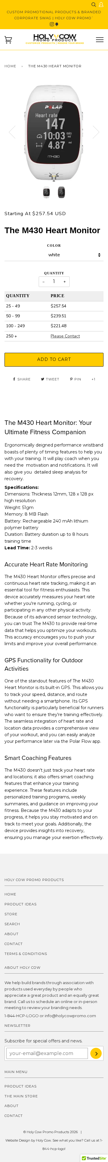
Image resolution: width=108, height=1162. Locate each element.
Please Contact (65, 336)
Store (10, 914)
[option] (54, 132)
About (11, 934)
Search (12, 924)
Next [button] (96, 132)
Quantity (54, 273)
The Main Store (21, 1096)
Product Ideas (20, 904)
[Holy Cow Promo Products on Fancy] (56, 24)
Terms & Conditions (25, 954)
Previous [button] (12, 132)
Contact (13, 944)
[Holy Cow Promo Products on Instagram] (52, 24)
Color (54, 245)
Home (10, 66)
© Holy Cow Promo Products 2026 (50, 1132)
